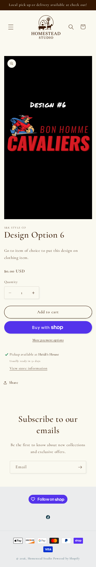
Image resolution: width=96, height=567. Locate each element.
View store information (29, 368)
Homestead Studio (40, 558)
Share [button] (13, 382)
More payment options (48, 340)
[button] (11, 27)
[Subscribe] (80, 467)
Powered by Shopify (66, 558)
